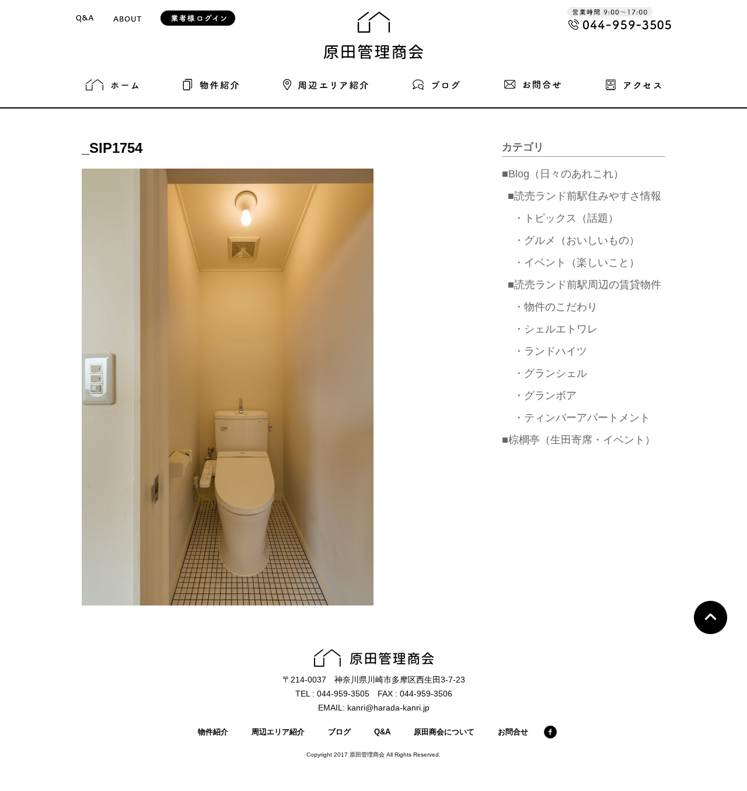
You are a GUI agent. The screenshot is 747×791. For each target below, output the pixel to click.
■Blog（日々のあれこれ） (563, 174)
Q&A (382, 732)
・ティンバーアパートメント (582, 418)
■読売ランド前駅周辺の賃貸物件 (584, 284)
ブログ (339, 732)
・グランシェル (550, 373)
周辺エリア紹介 (278, 732)
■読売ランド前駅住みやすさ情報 (584, 196)
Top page (710, 617)
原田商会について (444, 732)
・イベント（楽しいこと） (577, 262)
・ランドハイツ (550, 351)
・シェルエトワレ (556, 329)
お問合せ (513, 732)
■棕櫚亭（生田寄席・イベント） (578, 440)
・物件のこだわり (556, 307)
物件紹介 (213, 732)
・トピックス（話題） (566, 218)
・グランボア (545, 395)
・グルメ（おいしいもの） (577, 240)
